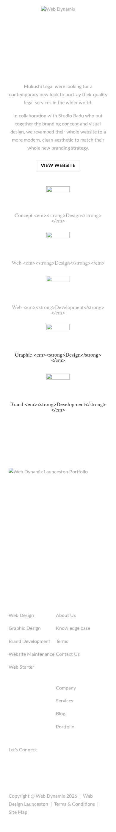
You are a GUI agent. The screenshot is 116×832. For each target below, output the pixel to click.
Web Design (21, 615)
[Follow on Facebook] (13, 768)
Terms (62, 641)
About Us (66, 615)
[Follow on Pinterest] (25, 768)
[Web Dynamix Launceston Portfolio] (48, 471)
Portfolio (65, 726)
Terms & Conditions (74, 804)
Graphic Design (25, 628)
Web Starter (21, 667)
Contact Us (68, 654)
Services (64, 701)
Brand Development (29, 641)
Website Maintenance (31, 654)
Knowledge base (73, 628)
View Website (58, 165)
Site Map (18, 812)
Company (66, 688)
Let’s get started (58, 546)
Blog (60, 713)
